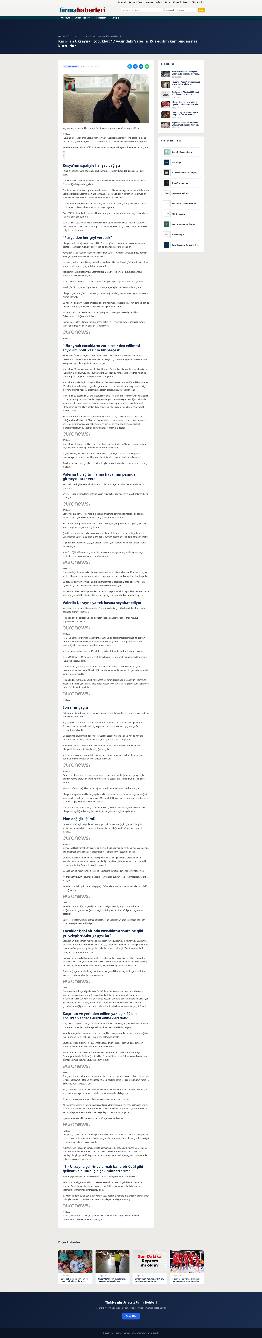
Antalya (149, 2)
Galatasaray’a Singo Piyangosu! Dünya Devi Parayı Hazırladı (185, 113)
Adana (159, 2)
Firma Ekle (131, 1316)
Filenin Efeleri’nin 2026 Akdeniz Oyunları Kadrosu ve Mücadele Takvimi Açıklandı (185, 104)
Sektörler (101, 17)
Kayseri (186, 2)
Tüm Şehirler (198, 2)
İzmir (140, 2)
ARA (201, 10)
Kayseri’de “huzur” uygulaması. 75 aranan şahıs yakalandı (186, 83)
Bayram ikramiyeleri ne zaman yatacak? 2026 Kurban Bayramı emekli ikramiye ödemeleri (185, 124)
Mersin (176, 2)
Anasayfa (65, 17)
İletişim (115, 17)
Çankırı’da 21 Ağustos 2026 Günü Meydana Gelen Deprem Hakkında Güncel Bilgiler (185, 94)
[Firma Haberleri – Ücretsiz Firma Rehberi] (83, 10)
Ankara (132, 2)
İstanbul (122, 2)
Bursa (167, 2)
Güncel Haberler (83, 17)
